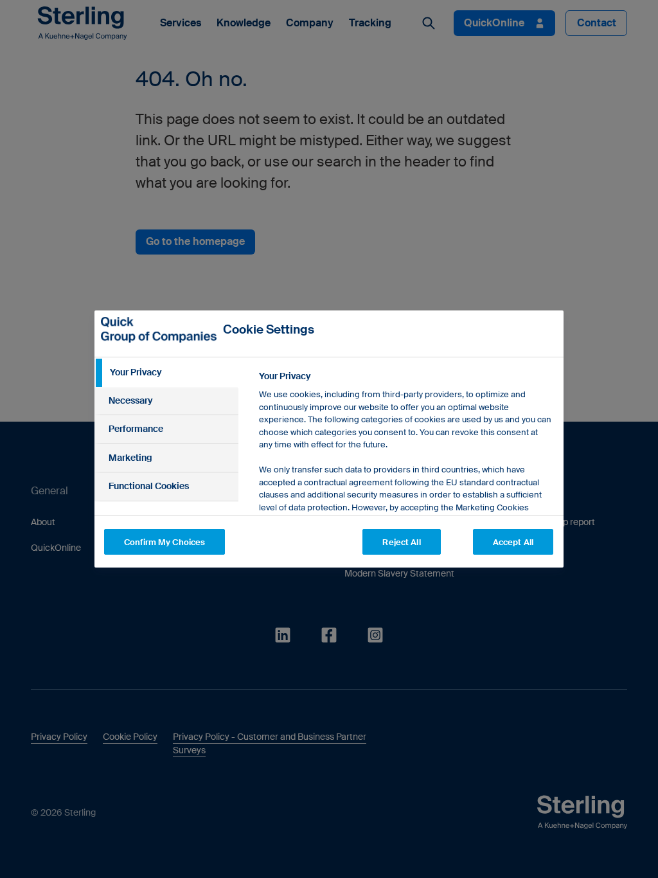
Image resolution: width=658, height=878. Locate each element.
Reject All (401, 542)
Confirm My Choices (164, 542)
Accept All (513, 542)
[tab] (166, 373)
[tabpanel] (406, 495)
